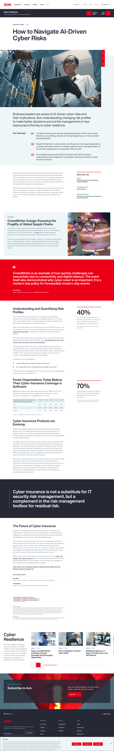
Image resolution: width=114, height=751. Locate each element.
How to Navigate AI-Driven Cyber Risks (70, 652)
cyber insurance (27, 558)
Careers (85, 4)
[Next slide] (38, 665)
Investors (91, 4)
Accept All (98, 744)
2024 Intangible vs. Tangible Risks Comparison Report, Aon (26, 598)
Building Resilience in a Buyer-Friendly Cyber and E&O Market (97, 653)
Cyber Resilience (11, 12)
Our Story (43, 724)
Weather (79, 731)
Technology (80, 727)
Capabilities (17, 4)
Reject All (87, 744)
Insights (35, 4)
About (42, 4)
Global (107, 4)
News (96, 4)
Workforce (80, 734)
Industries (27, 4)
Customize (76, 744)
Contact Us (76, 4)
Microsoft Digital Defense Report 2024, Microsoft (24, 597)
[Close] (111, 743)
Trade (78, 724)
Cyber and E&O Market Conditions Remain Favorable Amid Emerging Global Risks (42, 654)
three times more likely (20, 332)
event (37, 232)
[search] (47, 4)
